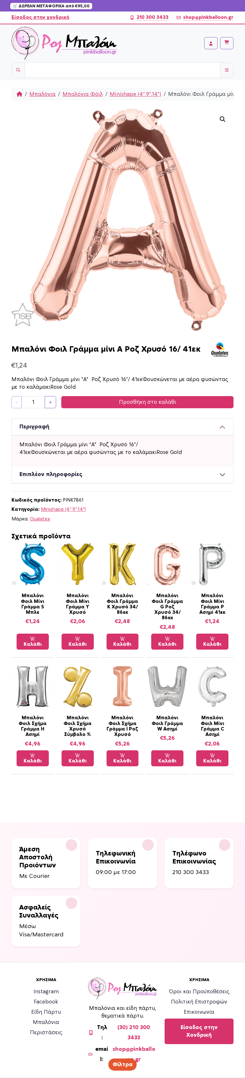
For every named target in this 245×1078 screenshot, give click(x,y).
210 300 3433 (152, 17)
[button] (222, 119)
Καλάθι (33, 644)
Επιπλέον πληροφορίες (50, 474)
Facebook (46, 1001)
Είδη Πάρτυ (46, 1012)
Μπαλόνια (42, 94)
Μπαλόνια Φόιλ (83, 94)
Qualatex (40, 519)
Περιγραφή (34, 426)
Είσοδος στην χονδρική (40, 17)
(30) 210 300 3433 (133, 1032)
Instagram (46, 991)
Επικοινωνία (199, 1012)
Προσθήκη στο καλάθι (147, 402)
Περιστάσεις (46, 1032)
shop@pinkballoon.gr (208, 17)
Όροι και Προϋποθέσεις (199, 991)
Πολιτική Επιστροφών (199, 1001)
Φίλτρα (123, 1064)
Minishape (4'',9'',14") (135, 94)
